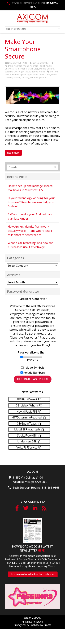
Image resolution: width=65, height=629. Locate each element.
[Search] (55, 167)
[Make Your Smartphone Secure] (32, 95)
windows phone (38, 77)
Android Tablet (37, 65)
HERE (41, 550)
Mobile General (46, 68)
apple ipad (32, 74)
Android (9, 65)
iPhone (23, 68)
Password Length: (31, 352)
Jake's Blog (33, 68)
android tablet (12, 74)
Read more (13, 152)
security (25, 77)
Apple (49, 65)
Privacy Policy (21, 625)
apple (23, 74)
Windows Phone (37, 71)
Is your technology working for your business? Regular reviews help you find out (31, 202)
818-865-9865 (50, 488)
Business (9, 68)
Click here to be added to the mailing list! (32, 574)
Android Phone (21, 65)
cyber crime (44, 74)
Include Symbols (33, 367)
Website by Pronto (41, 625)
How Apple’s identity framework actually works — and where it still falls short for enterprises (30, 231)
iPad (17, 68)
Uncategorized (21, 71)
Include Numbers (34, 372)
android (54, 71)
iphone (17, 77)
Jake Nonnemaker (40, 62)
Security (8, 71)
